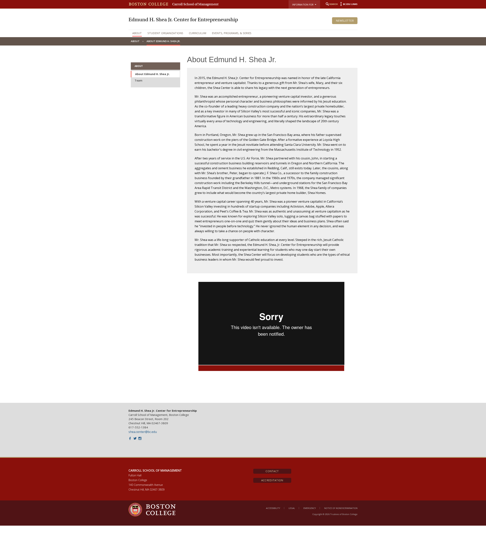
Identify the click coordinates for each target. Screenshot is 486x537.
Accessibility (273, 508)
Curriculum (197, 33)
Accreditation (272, 480)
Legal (292, 508)
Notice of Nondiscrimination (340, 508)
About (137, 33)
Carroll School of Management (195, 4)
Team (138, 80)
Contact (272, 471)
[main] (243, 224)
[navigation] (243, 33)
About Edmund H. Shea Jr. (152, 74)
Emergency (309, 508)
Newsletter (345, 20)
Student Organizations (165, 33)
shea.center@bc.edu (143, 432)
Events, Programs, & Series (231, 33)
